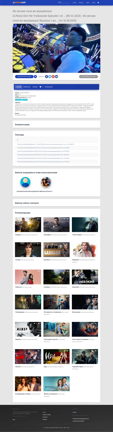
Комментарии (26, 86)
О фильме (18, 86)
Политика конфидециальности (81, 418)
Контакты (45, 417)
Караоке (25, 99)
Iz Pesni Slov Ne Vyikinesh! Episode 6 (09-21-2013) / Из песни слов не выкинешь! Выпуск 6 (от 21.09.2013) (43, 161)
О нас (44, 412)
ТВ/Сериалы (18, 99)
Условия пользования (78, 421)
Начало (74, 2)
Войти (93, 2)
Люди (87, 2)
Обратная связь (47, 414)
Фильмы (81, 2)
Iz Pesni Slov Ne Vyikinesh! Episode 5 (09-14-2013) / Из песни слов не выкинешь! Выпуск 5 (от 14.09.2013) (43, 158)
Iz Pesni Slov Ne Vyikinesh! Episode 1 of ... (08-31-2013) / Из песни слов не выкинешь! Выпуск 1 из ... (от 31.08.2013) (45, 144)
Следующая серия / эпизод (24, 76)
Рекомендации (49, 86)
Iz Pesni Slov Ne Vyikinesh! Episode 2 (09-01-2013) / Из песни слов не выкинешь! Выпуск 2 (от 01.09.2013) (43, 147)
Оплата (74, 412)
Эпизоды (35, 86)
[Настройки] (98, 3)
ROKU (14, 419)
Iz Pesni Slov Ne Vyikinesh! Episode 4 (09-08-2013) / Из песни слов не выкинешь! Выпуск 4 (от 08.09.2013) (43, 154)
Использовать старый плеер (88, 76)
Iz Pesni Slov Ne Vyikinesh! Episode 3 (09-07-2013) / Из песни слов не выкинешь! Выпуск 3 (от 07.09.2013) (43, 151)
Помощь (45, 419)
